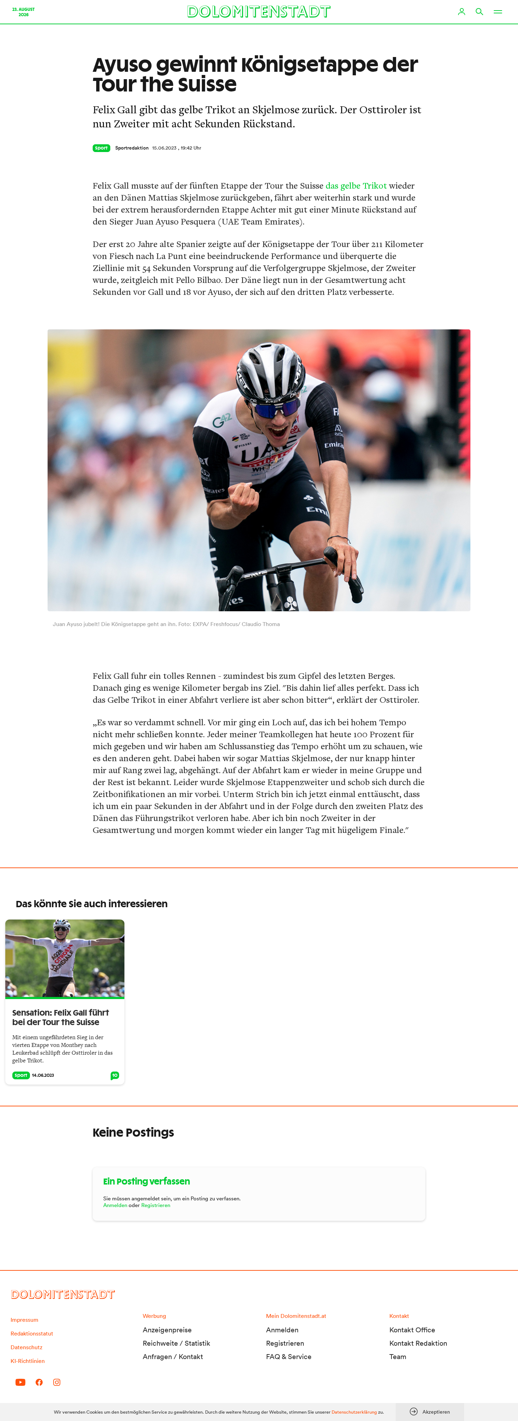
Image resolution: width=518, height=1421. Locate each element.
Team (397, 1356)
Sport (101, 148)
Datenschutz (26, 1347)
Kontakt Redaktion (418, 1343)
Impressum (24, 1319)
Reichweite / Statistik (176, 1343)
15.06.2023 (164, 148)
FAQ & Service (289, 1356)
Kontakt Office (412, 1330)
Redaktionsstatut (32, 1333)
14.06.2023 (43, 1075)
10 (114, 1075)
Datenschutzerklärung (354, 1412)
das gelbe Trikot (356, 185)
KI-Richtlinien (28, 1360)
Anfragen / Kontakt (173, 1356)
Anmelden (115, 1205)
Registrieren (155, 1205)
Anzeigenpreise (167, 1330)
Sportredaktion (132, 147)
